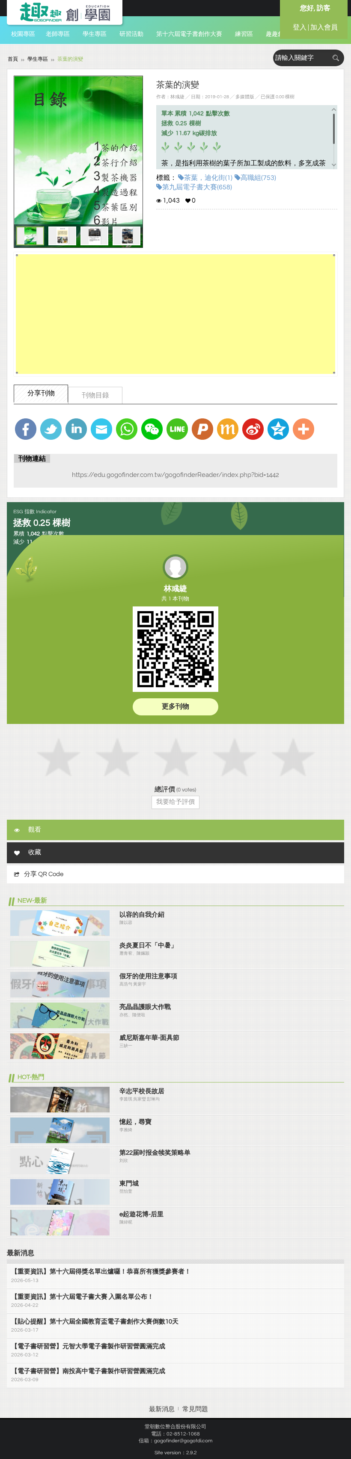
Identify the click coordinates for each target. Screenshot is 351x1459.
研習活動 (131, 34)
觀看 (34, 830)
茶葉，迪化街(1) (208, 177)
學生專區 (95, 34)
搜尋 (335, 57)
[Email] (101, 429)
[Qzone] (278, 429)
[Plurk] (202, 429)
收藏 (34, 852)
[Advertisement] (175, 314)
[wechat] (152, 429)
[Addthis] (303, 429)
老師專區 (58, 34)
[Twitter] (51, 429)
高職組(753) (258, 177)
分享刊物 (41, 393)
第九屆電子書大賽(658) (197, 187)
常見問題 (195, 1409)
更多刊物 (175, 706)
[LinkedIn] (76, 429)
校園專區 (23, 34)
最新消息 (162, 1409)
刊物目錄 (95, 395)
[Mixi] (227, 429)
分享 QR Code (43, 874)
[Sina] (253, 429)
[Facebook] (25, 429)
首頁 (13, 59)
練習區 (244, 34)
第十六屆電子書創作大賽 (189, 34)
